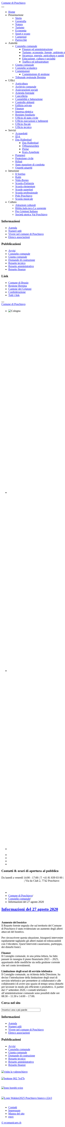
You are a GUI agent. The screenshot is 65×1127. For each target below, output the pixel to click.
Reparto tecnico (16, 263)
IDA (17, 136)
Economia (20, 30)
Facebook (6, 886)
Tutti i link (14, 295)
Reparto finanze (17, 269)
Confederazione (17, 292)
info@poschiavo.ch (12, 880)
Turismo (19, 27)
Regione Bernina (17, 285)
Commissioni (22, 71)
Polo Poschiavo (23, 195)
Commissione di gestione (36, 74)
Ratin (18, 177)
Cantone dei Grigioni (19, 288)
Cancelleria (21, 96)
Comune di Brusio (18, 282)
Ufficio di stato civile (26, 117)
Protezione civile (24, 158)
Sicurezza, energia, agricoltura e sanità (43, 55)
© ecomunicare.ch (11, 1122)
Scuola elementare (25, 186)
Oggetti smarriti (23, 167)
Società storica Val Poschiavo (31, 214)
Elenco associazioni (19, 237)
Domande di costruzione (21, 260)
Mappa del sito (16, 1113)
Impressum (14, 1110)
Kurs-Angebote (30, 152)
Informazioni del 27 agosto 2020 (29, 909)
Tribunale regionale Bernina (30, 77)
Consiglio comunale (26, 46)
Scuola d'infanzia (24, 183)
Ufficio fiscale (23, 124)
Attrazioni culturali (25, 205)
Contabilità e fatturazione (29, 99)
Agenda (12, 227)
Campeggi (21, 36)
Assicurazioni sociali (26, 89)
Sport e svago (22, 33)
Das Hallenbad (23, 139)
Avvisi (11, 250)
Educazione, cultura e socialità (38, 58)
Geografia (20, 21)
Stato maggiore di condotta (30, 164)
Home (11, 11)
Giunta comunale (24, 64)
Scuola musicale (24, 198)
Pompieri (20, 155)
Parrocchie (21, 39)
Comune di (13, 304)
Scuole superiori (24, 189)
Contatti (12, 1107)
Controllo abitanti (24, 102)
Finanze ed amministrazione (37, 49)
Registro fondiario (25, 114)
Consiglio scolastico (26, 67)
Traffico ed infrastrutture (35, 61)
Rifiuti (18, 161)
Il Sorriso (20, 173)
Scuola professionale (26, 192)
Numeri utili (14, 230)
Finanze (19, 108)
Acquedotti (21, 133)
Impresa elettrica (24, 111)
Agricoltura (21, 83)
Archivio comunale (25, 86)
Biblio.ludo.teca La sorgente (30, 208)
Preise (25, 149)
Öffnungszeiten (30, 145)
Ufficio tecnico (23, 127)
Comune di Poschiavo (20, 895)
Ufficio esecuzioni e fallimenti (31, 120)
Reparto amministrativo (21, 266)
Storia (18, 18)
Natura (19, 24)
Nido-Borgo (22, 180)
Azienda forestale (24, 92)
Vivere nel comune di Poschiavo (26, 234)
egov (11, 1116)
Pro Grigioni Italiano (26, 211)
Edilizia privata (23, 105)
